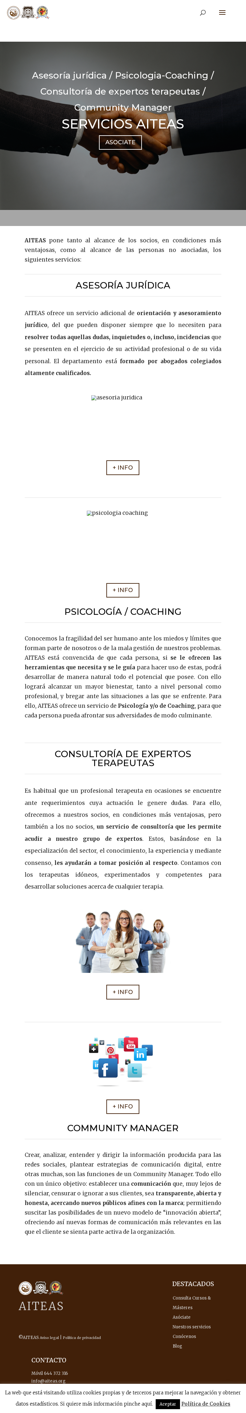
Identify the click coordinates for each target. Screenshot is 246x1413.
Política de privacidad (82, 1337)
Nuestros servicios (192, 1327)
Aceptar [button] (168, 1404)
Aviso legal (49, 1337)
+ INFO (123, 467)
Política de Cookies (205, 1404)
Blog (177, 1346)
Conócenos (184, 1336)
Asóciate (182, 1317)
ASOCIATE (120, 142)
